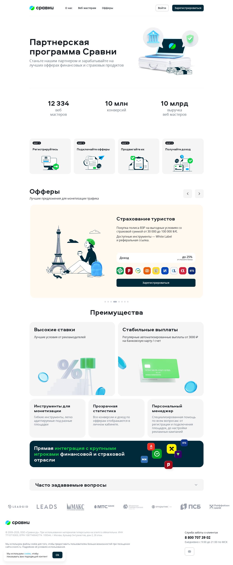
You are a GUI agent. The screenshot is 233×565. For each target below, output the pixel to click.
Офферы (107, 8)
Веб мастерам (87, 8)
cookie (27, 553)
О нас (68, 8)
